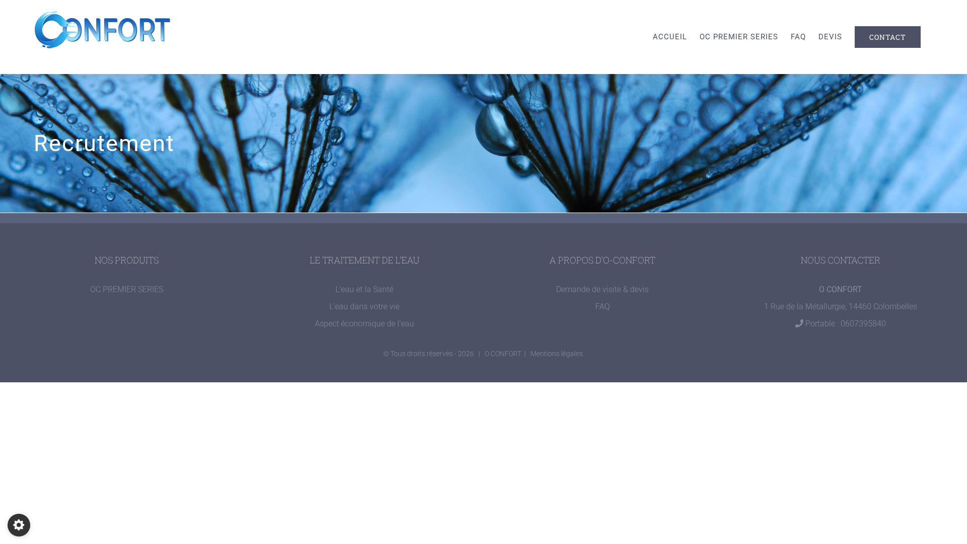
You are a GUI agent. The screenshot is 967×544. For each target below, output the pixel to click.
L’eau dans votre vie (364, 306)
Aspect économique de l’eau (364, 323)
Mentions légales (556, 354)
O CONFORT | (507, 354)
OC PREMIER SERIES (126, 289)
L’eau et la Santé (364, 289)
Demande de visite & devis (602, 289)
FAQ (602, 306)
